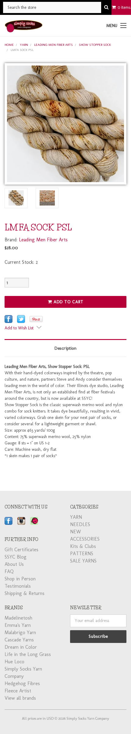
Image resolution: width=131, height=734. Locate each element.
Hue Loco (14, 661)
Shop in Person (20, 579)
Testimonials (18, 586)
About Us (14, 564)
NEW (75, 532)
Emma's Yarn (18, 625)
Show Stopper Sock (95, 45)
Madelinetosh (18, 618)
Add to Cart (67, 301)
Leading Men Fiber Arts (53, 45)
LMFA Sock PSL (22, 50)
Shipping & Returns (24, 593)
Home (9, 45)
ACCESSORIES (85, 539)
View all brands (20, 698)
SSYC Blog (16, 557)
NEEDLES (80, 524)
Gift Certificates (21, 549)
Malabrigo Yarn (20, 632)
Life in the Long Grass (28, 654)
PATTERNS (81, 553)
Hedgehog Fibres (22, 683)
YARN (24, 45)
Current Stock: (21, 262)
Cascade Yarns (19, 640)
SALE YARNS (83, 561)
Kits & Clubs (83, 546)
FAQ (9, 571)
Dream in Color (21, 647)
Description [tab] (65, 348)
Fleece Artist (18, 691)
